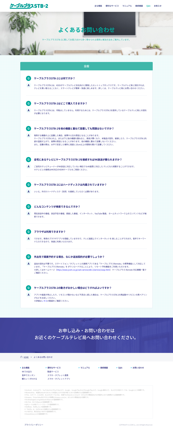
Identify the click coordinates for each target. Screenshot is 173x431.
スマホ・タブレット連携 (57, 375)
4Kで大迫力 (27, 372)
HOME (26, 357)
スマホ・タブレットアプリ (58, 379)
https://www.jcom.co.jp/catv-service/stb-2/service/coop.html (83, 270)
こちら (44, 301)
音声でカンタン (28, 375)
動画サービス (53, 372)
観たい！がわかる (29, 379)
